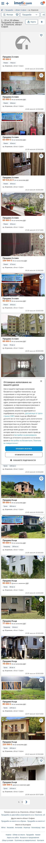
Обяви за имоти (19, 834)
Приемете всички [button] (24, 449)
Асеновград (35, 827)
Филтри (9, 15)
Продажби (30, 834)
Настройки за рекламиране (25, 435)
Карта (33, 22)
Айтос (3, 827)
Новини (8, 834)
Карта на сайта (13, 837)
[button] (23, 460)
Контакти (40, 840)
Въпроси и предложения (29, 837)
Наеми (37, 834)
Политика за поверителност (25, 840)
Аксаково (10, 827)
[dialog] (23, 421)
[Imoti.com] (2, 10)
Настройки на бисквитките (21, 440)
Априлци (26, 827)
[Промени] (36, 15)
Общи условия (7, 840)
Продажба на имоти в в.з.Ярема (13, 821)
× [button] (41, 381)
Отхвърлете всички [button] (24, 455)
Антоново (18, 827)
